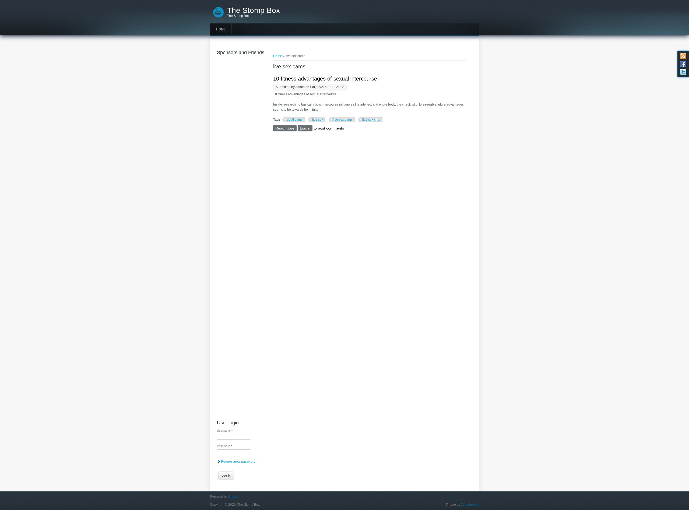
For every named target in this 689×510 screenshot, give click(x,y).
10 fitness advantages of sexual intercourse (325, 79)
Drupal (233, 496)
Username (225, 430)
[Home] (218, 17)
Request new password (238, 461)
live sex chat (371, 119)
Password (224, 446)
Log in (305, 128)
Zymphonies (470, 504)
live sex (317, 119)
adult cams (295, 119)
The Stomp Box (253, 10)
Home (221, 29)
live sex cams (343, 119)
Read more (286, 128)
